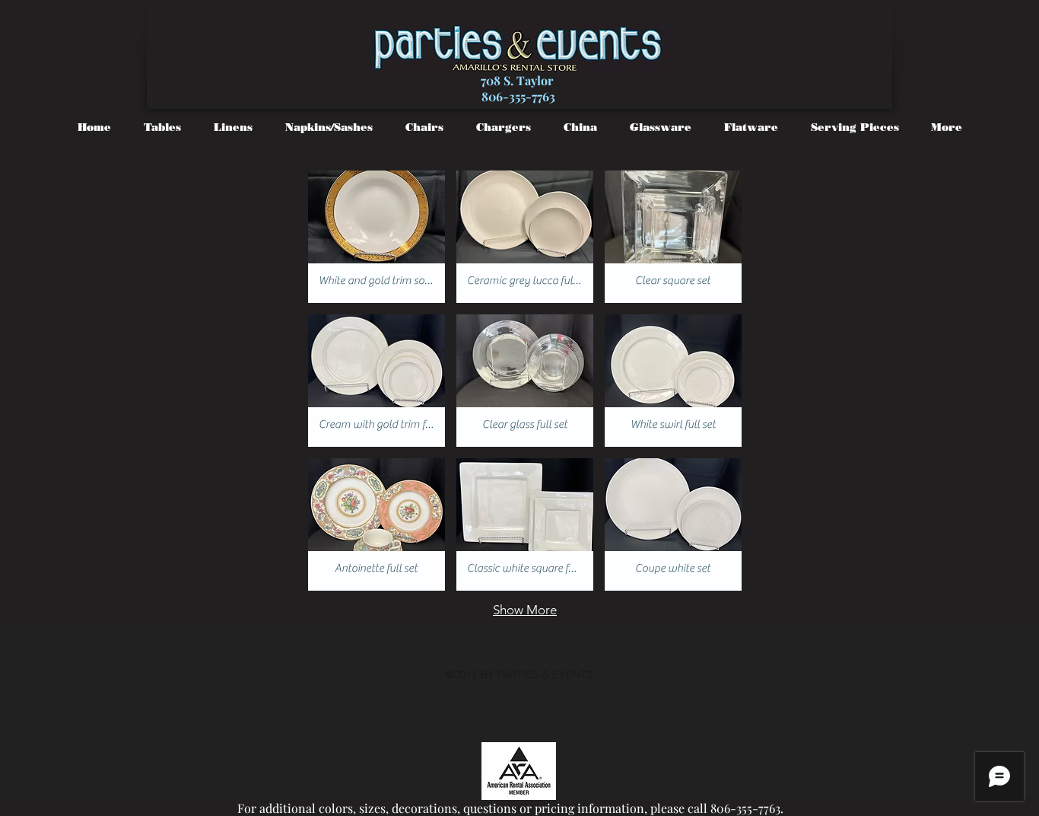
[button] (376, 237)
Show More (525, 609)
